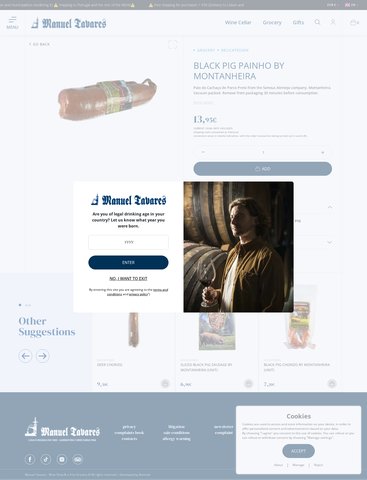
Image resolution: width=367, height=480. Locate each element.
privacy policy (138, 294)
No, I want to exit (128, 278)
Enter (128, 262)
